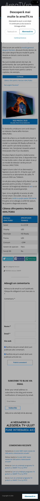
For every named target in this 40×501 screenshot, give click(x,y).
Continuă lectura (20, 38)
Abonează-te (27, 31)
